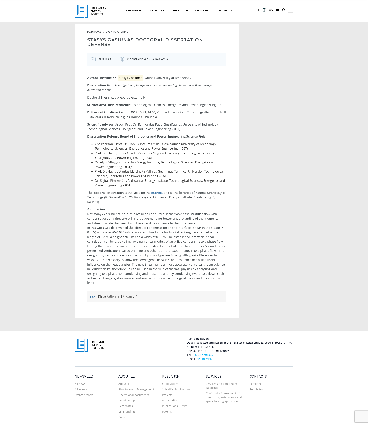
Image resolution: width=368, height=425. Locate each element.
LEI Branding (126, 411)
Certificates (125, 406)
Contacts (224, 10)
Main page (94, 31)
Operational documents (133, 395)
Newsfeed (134, 10)
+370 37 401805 (203, 354)
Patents (167, 411)
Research (180, 10)
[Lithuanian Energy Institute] (90, 11)
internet (157, 193)
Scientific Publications (176, 389)
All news (80, 384)
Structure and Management (136, 389)
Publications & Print (174, 406)
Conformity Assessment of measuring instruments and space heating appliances (224, 397)
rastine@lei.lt (205, 359)
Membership (126, 400)
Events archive (117, 31)
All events (81, 389)
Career (122, 417)
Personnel (256, 384)
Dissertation (107, 296)
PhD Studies (170, 400)
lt (291, 10)
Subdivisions (170, 384)
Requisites (256, 389)
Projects (167, 395)
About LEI (157, 10)
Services (202, 10)
